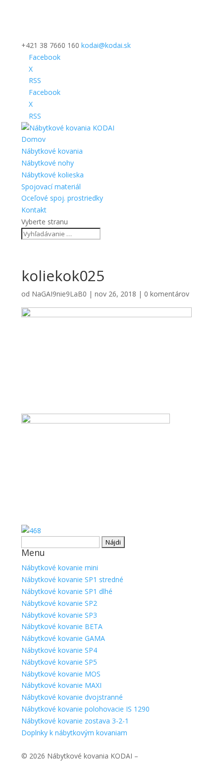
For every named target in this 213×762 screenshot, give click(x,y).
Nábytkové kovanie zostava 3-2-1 (75, 720)
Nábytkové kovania (52, 151)
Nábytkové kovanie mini (59, 567)
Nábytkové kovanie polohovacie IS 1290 (85, 709)
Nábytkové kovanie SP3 (59, 615)
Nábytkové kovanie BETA (62, 626)
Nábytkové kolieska (52, 174)
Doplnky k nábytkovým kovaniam (74, 732)
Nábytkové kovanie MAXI (61, 685)
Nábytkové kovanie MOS (61, 673)
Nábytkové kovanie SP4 (59, 650)
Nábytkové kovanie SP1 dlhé (66, 591)
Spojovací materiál (51, 186)
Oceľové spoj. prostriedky (62, 198)
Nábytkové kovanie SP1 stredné (72, 579)
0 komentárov (166, 293)
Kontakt (34, 209)
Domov (33, 139)
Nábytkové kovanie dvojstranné (72, 697)
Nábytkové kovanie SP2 (59, 603)
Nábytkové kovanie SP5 (59, 662)
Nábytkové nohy (47, 163)
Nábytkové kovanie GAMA (63, 638)
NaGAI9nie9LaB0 (59, 293)
